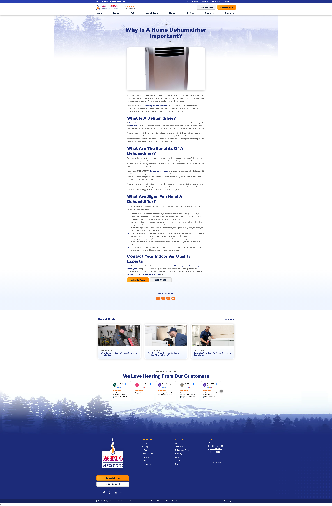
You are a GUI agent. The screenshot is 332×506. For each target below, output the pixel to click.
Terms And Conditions (157, 501)
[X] (158, 298)
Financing (178, 454)
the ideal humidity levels (159, 171)
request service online (151, 274)
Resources (195, 2)
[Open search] (235, 2)
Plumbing (172, 13)
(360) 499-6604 (133, 274)
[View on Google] (114, 385)
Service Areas (215, 2)
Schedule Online (138, 280)
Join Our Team (180, 461)
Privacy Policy (170, 501)
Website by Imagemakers (228, 501)
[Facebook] (163, 298)
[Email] (168, 298)
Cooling (116, 13)
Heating (99, 13)
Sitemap (178, 501)
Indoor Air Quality (151, 13)
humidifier (134, 126)
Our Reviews (179, 447)
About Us (205, 2)
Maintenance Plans (182, 450)
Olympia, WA (132, 269)
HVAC (131, 13)
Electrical (190, 13)
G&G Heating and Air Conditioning (155, 106)
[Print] (173, 298)
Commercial (209, 13)
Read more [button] (116, 398)
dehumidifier (134, 123)
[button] (110, 391)
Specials (185, 2)
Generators (229, 13)
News (177, 464)
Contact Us (227, 2)
